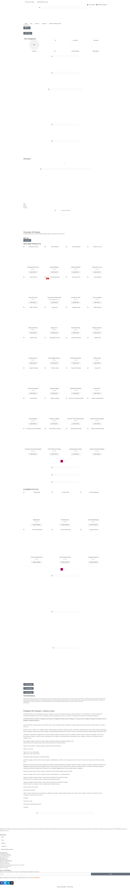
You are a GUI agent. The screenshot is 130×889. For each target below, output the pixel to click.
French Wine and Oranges (54, 449)
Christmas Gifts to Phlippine (83, 718)
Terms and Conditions (61, 886)
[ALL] (34, 42)
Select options (36, 524)
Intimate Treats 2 (33, 358)
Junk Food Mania (97, 297)
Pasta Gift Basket (54, 267)
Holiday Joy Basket (54, 418)
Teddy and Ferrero (33, 327)
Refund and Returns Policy (55, 23)
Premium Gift (97, 388)
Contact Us (44, 23)
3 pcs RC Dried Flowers (65, 557)
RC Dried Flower (65, 519)
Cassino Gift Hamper (33, 388)
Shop (31, 23)
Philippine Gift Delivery (96, 718)
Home (26, 23)
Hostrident (37, 877)
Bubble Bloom (36, 519)
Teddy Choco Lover (97, 267)
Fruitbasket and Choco (33, 267)
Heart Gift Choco (33, 297)
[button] (27, 27)
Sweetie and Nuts (75, 327)
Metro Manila (56, 768)
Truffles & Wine (97, 358)
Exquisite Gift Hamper (75, 388)
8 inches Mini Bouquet (93, 519)
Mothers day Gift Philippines (68, 718)
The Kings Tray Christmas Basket (33, 449)
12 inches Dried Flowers (37, 557)
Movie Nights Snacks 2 (54, 358)
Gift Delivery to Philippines (53, 718)
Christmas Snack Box (75, 358)
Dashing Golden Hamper (76, 449)
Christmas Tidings (54, 388)
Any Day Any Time (75, 297)
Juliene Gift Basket (75, 267)
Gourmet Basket (33, 418)
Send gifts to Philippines (40, 718)
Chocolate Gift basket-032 (54, 297)
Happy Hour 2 (54, 327)
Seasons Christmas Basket (97, 418)
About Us (37, 23)
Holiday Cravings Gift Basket (97, 449)
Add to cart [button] (33, 272)
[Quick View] (27, 272)
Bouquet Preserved (93, 557)
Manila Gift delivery (34, 720)
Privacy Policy (70, 886)
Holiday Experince (97, 327)
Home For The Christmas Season (75, 418)
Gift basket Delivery (28, 718)
